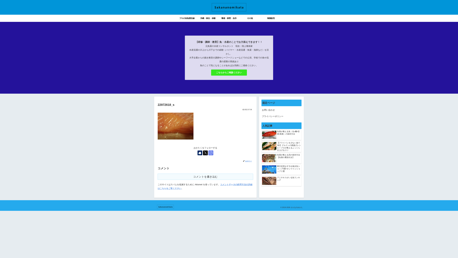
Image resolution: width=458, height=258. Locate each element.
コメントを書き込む (205, 176)
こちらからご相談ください (229, 72)
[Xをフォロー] (205, 152)
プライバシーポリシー (272, 116)
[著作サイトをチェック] (200, 152)
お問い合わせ (268, 110)
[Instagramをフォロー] (210, 152)
